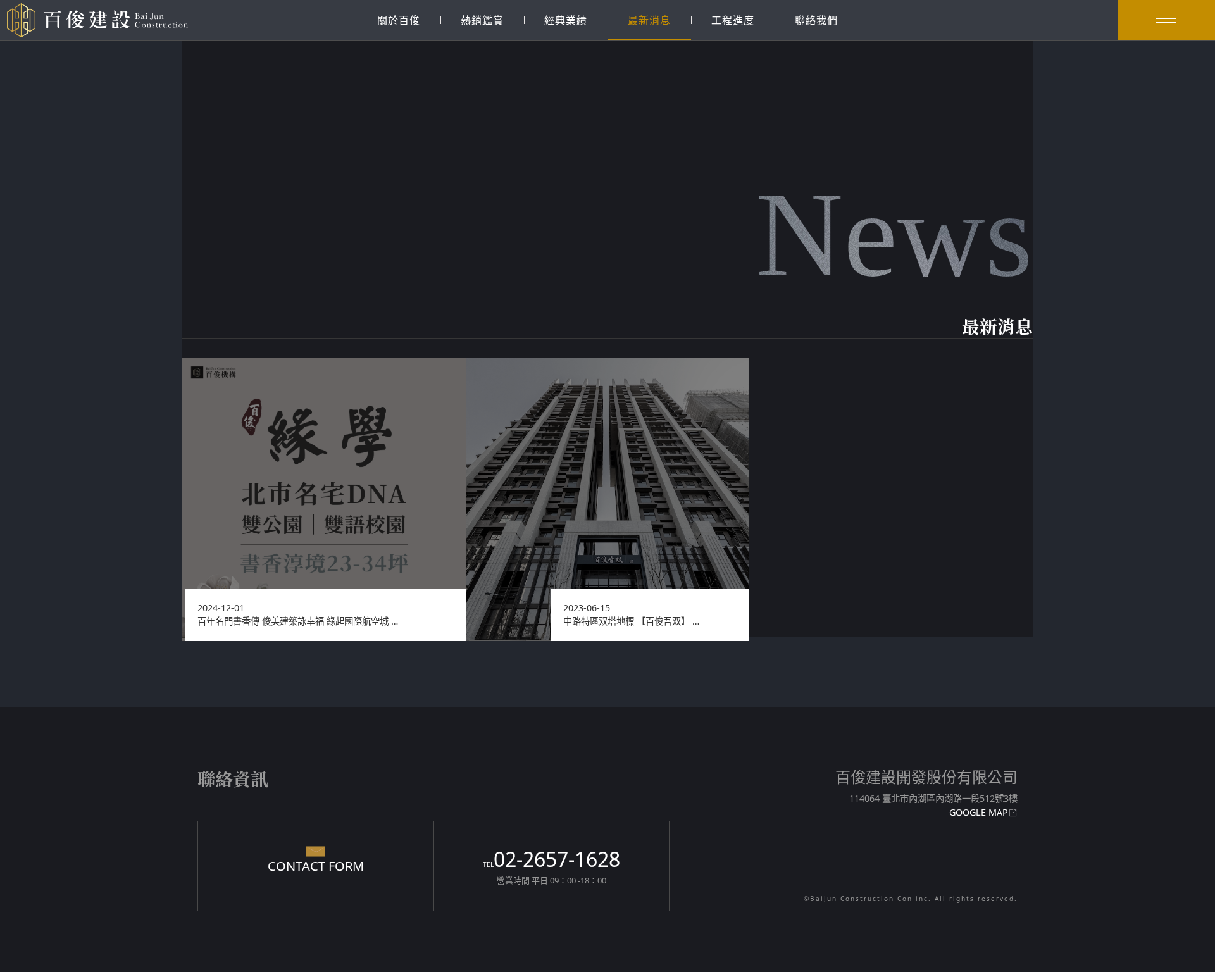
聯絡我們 (816, 20)
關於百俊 (398, 20)
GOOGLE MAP (978, 812)
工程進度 (732, 20)
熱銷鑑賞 (482, 20)
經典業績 (565, 20)
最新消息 (649, 20)
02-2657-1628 (551, 859)
